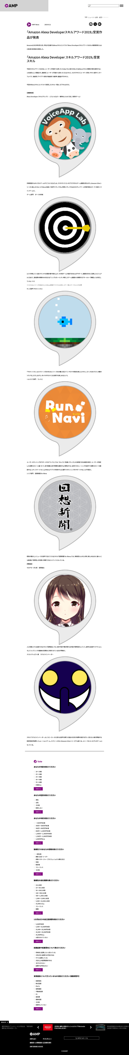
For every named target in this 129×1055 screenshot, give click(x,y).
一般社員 (38, 854)
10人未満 (39, 885)
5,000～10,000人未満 (42, 901)
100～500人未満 (41, 893)
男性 (37, 800)
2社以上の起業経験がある (44, 960)
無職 (37, 909)
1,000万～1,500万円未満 (44, 834)
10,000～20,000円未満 (43, 929)
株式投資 (38, 983)
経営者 (38, 865)
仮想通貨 (38, 989)
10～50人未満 (40, 888)
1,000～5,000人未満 (42, 898)
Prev (38, 1027)
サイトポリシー (47, 1039)
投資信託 (38, 981)
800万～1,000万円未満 (43, 831)
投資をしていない (41, 1005)
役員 (37, 862)
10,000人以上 (40, 904)
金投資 (38, 997)
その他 (38, 805)
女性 (37, 803)
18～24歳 (39, 771)
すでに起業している (41, 958)
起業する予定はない (42, 966)
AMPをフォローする (82, 1038)
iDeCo (38, 986)
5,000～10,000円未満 (42, 927)
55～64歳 (39, 782)
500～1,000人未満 (41, 896)
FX (36, 994)
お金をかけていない (42, 937)
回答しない (39, 808)
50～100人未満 (40, 890)
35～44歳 (39, 777)
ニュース (91, 17)
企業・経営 (98, 17)
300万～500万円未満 (42, 826)
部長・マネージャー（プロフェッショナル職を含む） (50, 859)
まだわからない (40, 963)
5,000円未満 (40, 924)
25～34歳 (39, 774)
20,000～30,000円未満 (43, 932)
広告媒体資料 (47, 1043)
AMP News (35, 24)
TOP (86, 17)
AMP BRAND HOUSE (36, 1046)
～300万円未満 (40, 823)
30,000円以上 (40, 935)
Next (90, 1027)
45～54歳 (39, 779)
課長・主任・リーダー (42, 857)
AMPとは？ (33, 1039)
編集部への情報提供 (36, 1043)
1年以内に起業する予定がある (45, 955)
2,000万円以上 (40, 839)
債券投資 (38, 999)
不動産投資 (39, 991)
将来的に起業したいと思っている (45, 952)
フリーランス (39, 867)
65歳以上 (39, 785)
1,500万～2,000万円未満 (44, 836)
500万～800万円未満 (42, 828)
